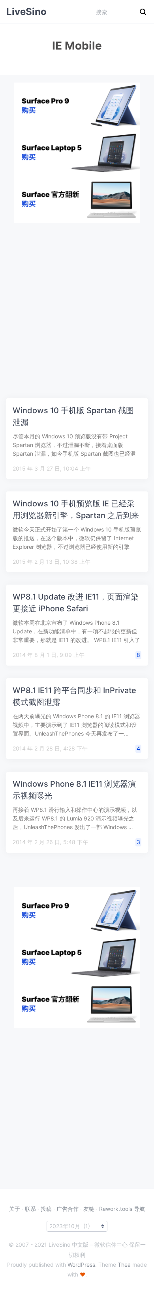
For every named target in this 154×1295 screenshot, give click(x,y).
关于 (14, 1208)
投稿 (46, 1208)
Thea (124, 1264)
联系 (30, 1208)
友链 (88, 1208)
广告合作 (67, 1208)
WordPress (81, 1264)
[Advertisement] (77, 299)
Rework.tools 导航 (122, 1208)
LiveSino (26, 11)
